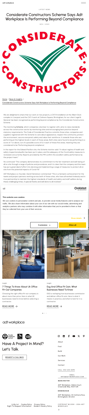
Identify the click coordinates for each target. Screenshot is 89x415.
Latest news (44, 9)
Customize (42, 225)
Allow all (72, 225)
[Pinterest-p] (83, 336)
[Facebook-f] (69, 336)
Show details (76, 218)
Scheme (19, 127)
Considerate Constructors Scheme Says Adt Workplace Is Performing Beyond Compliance (39, 102)
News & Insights (15, 99)
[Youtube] (74, 336)
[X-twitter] (78, 336)
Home (4, 99)
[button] (83, 3)
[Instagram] (59, 336)
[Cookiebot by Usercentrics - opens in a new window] (76, 188)
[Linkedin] (64, 336)
